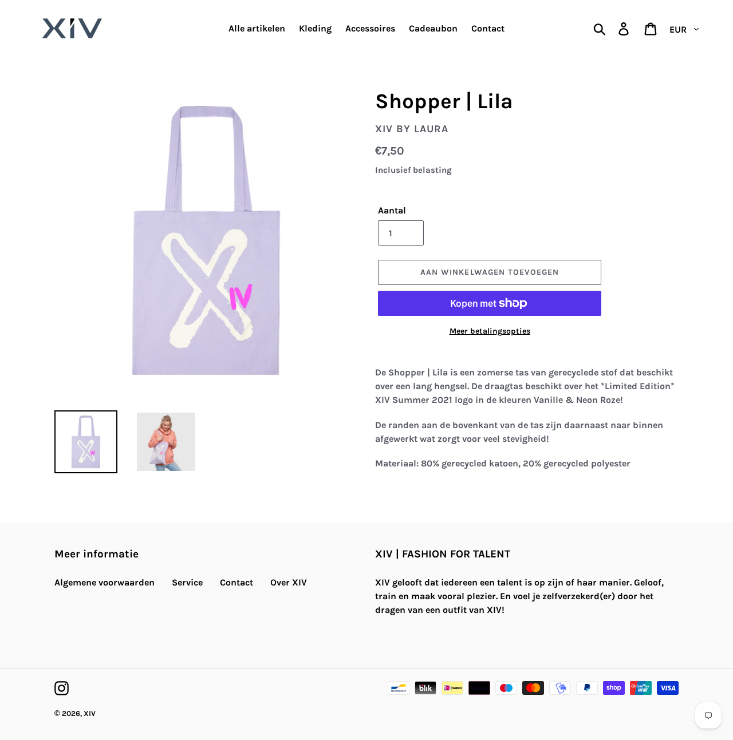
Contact (236, 582)
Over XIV (288, 582)
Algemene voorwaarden (104, 582)
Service (187, 582)
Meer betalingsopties (490, 331)
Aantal (392, 210)
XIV (90, 713)
